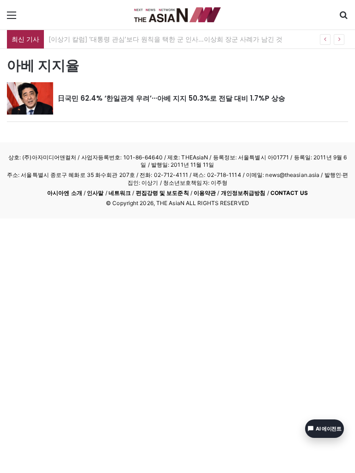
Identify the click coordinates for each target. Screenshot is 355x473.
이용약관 (205, 192)
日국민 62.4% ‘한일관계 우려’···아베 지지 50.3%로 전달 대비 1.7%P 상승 (171, 98)
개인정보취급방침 (243, 192)
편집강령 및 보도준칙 (162, 192)
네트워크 (120, 192)
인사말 (95, 192)
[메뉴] (11, 18)
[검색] (343, 18)
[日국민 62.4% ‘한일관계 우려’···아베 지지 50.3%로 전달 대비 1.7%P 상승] (30, 98)
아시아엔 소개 (64, 192)
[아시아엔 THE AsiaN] (177, 14)
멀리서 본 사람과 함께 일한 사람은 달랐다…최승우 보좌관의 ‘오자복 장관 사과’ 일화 (170, 39)
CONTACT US (289, 192)
